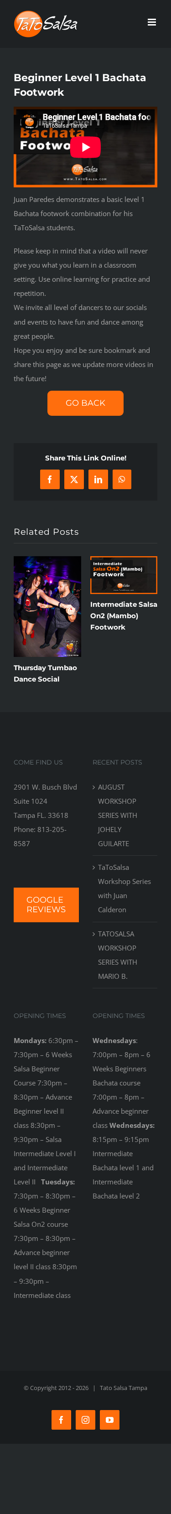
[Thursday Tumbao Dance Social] (47, 560)
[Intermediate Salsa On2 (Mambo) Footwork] (124, 560)
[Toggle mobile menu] (152, 22)
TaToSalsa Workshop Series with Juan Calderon (124, 888)
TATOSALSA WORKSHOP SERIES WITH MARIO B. (117, 955)
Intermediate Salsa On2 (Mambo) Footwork (123, 615)
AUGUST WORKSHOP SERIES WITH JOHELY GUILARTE (117, 815)
